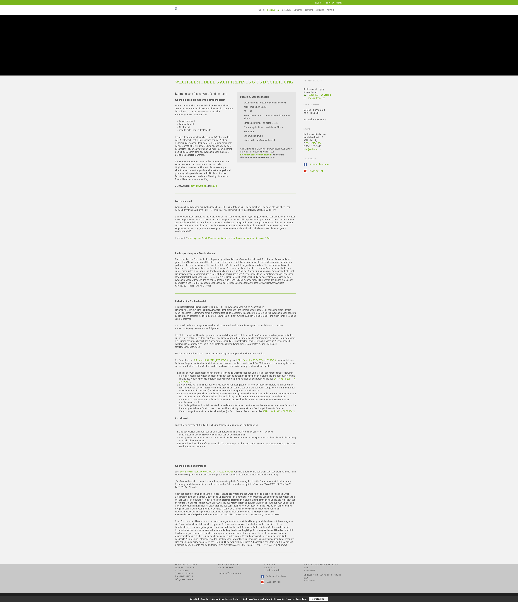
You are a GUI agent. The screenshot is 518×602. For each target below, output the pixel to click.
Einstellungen (318, 599)
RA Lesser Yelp (316, 170)
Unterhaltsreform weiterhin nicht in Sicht (321, 566)
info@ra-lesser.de (316, 98)
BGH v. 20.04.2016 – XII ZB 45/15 (278, 411)
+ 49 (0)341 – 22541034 (319, 95)
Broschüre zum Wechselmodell (255, 154)
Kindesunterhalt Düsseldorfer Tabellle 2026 (322, 576)
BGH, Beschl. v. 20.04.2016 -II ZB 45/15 (257, 360)
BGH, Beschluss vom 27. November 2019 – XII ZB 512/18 (206, 471)
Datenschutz (270, 567)
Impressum (269, 564)
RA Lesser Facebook (319, 164)
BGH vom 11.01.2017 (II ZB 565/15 (211, 360)
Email (214, 186)
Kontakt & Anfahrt (272, 570)
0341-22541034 (198, 186)
